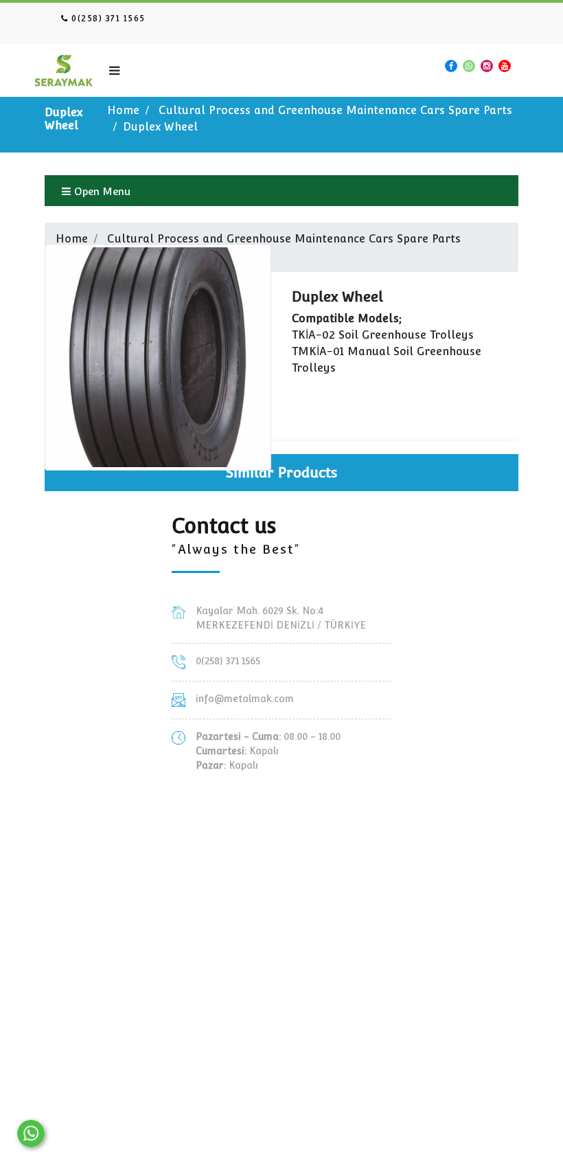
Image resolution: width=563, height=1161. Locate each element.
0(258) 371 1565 (107, 18)
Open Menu (100, 191)
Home (123, 110)
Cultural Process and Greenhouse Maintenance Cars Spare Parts (335, 110)
